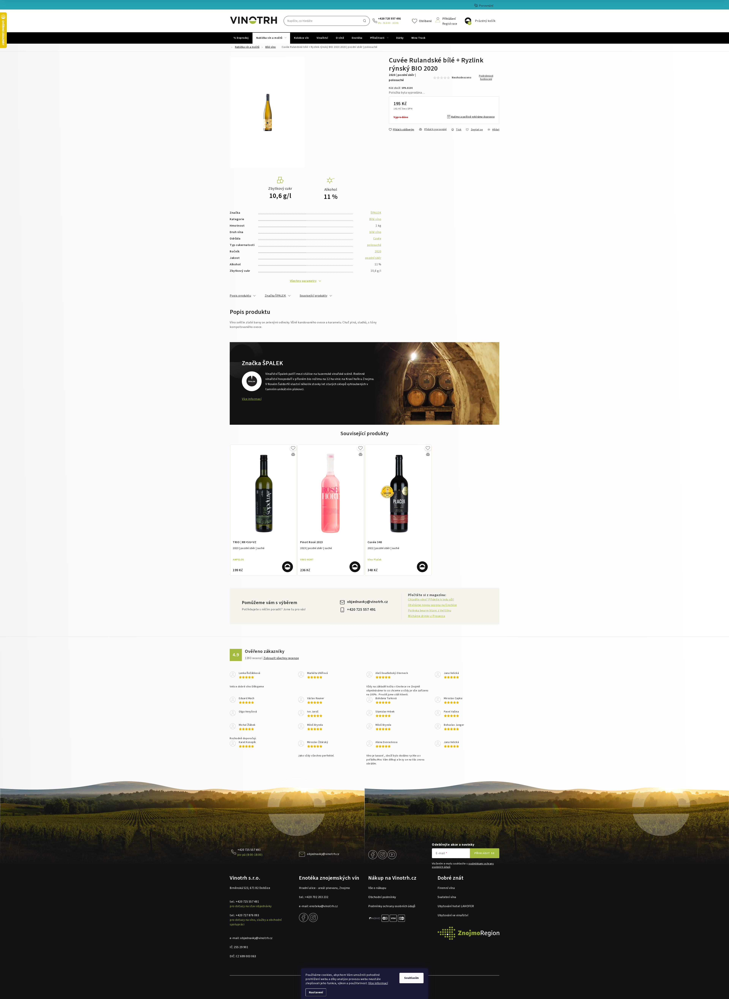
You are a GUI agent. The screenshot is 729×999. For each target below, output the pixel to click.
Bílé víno (375, 219)
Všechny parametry (303, 281)
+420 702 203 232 (316, 897)
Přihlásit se (484, 853)
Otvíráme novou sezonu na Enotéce (432, 605)
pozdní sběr (373, 258)
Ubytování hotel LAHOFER (456, 906)
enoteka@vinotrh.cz (323, 906)
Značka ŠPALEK (275, 296)
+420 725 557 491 (389, 19)
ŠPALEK (376, 213)
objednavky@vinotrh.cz (367, 601)
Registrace (449, 23)
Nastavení (316, 992)
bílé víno (375, 232)
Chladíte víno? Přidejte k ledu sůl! (431, 599)
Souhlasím (411, 978)
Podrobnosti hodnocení (486, 77)
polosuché (374, 245)
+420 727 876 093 (247, 915)
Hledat (364, 21)
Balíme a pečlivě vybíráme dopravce (473, 117)
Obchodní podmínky (382, 897)
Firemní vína (446, 888)
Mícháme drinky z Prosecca (426, 616)
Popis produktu (240, 296)
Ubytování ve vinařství (453, 915)
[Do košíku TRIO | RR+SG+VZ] (287, 566)
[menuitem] (241, 38)
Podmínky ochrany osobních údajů (391, 906)
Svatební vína (447, 897)
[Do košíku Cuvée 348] (422, 566)
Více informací (378, 983)
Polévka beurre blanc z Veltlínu (429, 610)
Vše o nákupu (377, 888)
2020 (378, 251)
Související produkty (313, 296)
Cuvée (377, 238)
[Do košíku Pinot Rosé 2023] (355, 566)
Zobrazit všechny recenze (281, 658)
